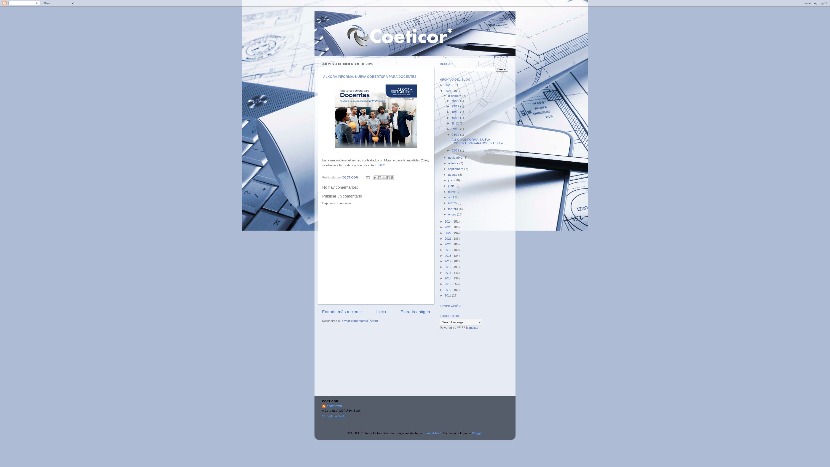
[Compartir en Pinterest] (392, 177)
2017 (448, 261)
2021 (448, 238)
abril (451, 197)
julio (451, 180)
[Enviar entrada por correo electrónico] (368, 177)
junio (451, 186)
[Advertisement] (472, 363)
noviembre (455, 157)
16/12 (456, 118)
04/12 (456, 134)
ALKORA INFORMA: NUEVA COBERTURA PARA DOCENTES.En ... (478, 141)
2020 (448, 244)
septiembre (456, 169)
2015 (448, 272)
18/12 (456, 112)
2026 (448, 85)
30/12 (456, 100)
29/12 (456, 106)
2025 (448, 90)
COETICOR (334, 406)
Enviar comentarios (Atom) (360, 320)
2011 (448, 295)
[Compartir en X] (384, 177)
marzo (453, 203)
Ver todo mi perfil (333, 416)
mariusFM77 (432, 433)
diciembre (455, 95)
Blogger (477, 433)
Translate (472, 327)
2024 (448, 221)
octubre (453, 163)
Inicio (381, 311)
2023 (448, 227)
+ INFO (380, 165)
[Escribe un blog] (380, 177)
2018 (448, 255)
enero (452, 214)
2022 (448, 233)
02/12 (456, 150)
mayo (452, 191)
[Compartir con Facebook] (388, 177)
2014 (448, 278)
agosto (453, 174)
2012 (448, 290)
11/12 (456, 123)
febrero (453, 208)
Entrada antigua (415, 311)
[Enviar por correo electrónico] (376, 177)
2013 (448, 284)
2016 (448, 267)
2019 (448, 250)
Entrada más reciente (342, 311)
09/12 (456, 129)
